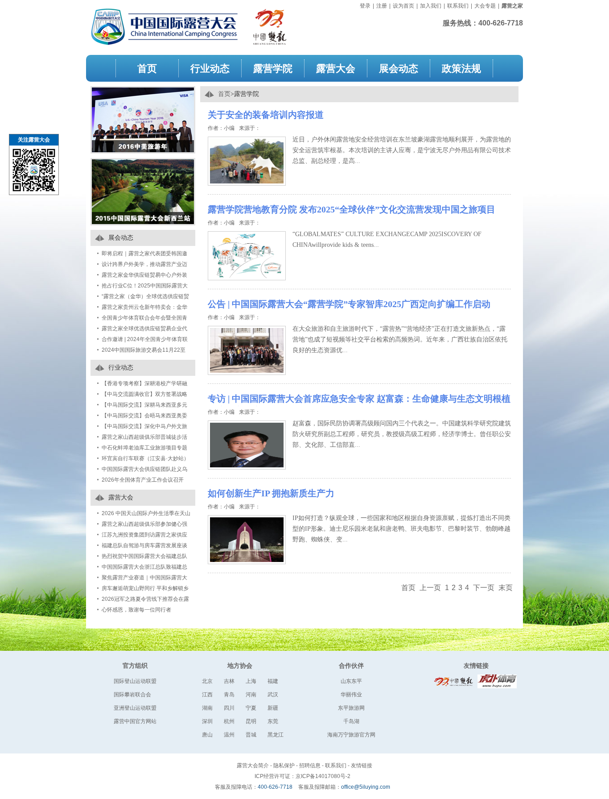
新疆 (272, 708)
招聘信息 (310, 765)
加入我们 (430, 6)
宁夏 (251, 708)
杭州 (229, 721)
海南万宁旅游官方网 (351, 735)
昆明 (251, 721)
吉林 (229, 681)
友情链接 (476, 665)
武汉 (272, 694)
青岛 (229, 694)
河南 (251, 694)
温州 (229, 735)
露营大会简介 (253, 765)
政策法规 (461, 68)
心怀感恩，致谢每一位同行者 (136, 610)
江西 (207, 694)
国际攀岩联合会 (132, 694)
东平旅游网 (351, 708)
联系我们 (458, 6)
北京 (207, 681)
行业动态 (210, 68)
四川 (229, 708)
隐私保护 (284, 765)
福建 (272, 681)
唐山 (207, 735)
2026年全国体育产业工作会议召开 (143, 480)
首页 (147, 68)
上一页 (430, 587)
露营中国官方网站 (135, 721)
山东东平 (351, 681)
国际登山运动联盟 (135, 681)
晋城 (251, 735)
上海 (251, 681)
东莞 (272, 721)
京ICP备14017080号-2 (323, 776)
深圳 (207, 721)
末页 (505, 587)
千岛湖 (351, 721)
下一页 (483, 587)
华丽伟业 (351, 694)
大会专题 (485, 6)
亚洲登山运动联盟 (135, 708)
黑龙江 (275, 735)
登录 (365, 6)
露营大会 (335, 68)
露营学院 (272, 68)
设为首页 (403, 6)
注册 (381, 6)
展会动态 (398, 68)
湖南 (207, 708)
